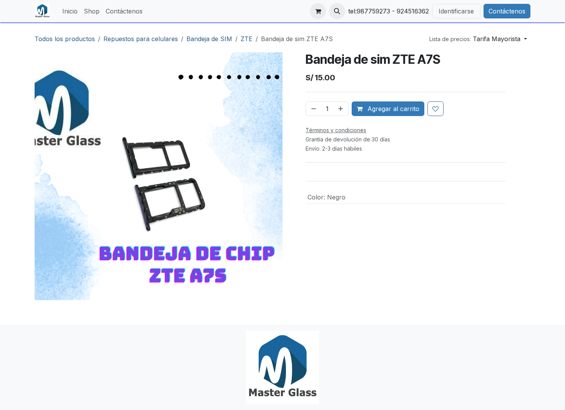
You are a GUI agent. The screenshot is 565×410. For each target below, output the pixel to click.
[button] (337, 11)
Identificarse (456, 11)
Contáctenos (507, 11)
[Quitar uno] (313, 109)
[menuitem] (70, 11)
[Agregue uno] (341, 109)
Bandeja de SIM (209, 39)
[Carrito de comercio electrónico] (318, 11)
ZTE (247, 39)
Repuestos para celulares (140, 39)
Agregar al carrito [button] (392, 109)
